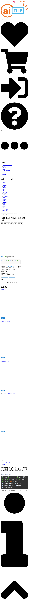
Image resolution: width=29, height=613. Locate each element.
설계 (16, 223)
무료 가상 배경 (4, 174)
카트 (4, 166)
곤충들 (4, 193)
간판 (4, 204)
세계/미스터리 (6, 209)
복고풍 (4, 202)
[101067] (9, 257)
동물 (4, 182)
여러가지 (5, 207)
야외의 (4, 199)
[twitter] (5, 446)
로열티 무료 (6, 223)
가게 (4, 172)
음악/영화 (5, 196)
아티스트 (4, 213)
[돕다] (14, 129)
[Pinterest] (5, 460)
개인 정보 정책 (6, 170)
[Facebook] (5, 441)
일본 (4, 195)
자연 (4, 197)
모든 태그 (5, 210)
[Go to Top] (14, 611)
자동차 (4, 185)
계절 (4, 203)
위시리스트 (6, 167)
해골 (4, 206)
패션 (4, 189)
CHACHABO (10, 213)
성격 (4, 186)
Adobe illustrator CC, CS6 (12, 266)
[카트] (14, 73)
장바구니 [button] (3, 318)
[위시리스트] (14, 48)
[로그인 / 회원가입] (14, 101)
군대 (4, 183)
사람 (4, 200)
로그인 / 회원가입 (7, 165)
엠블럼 (4, 187)
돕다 (4, 169)
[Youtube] (5, 454)
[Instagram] (5, 451)
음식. (4, 190)
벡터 (12, 223)
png (2, 223)
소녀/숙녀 (5, 192)
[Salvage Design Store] (1, 176)
